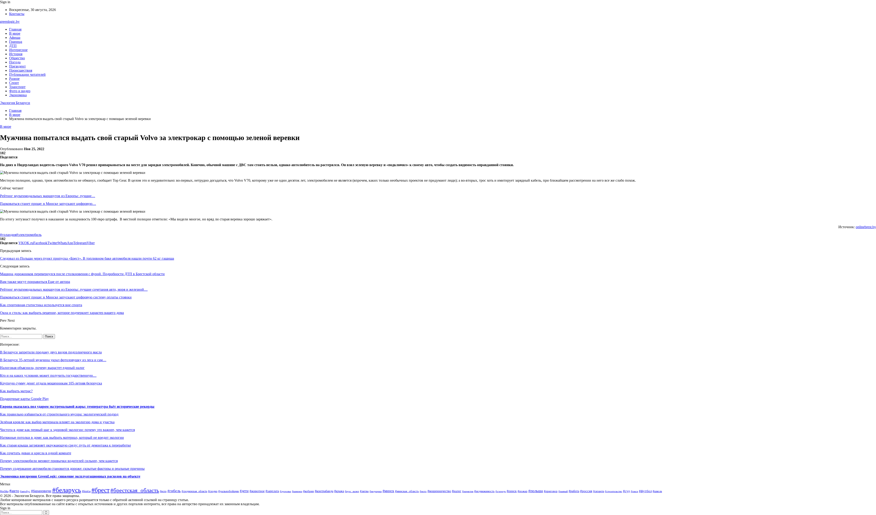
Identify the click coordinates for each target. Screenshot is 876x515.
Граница (15, 42)
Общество (17, 58)
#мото (423, 491)
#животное (257, 491)
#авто (14, 491)
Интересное (18, 50)
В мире (14, 33)
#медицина (376, 491)
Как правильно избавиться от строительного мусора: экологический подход (59, 414)
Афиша (14, 37)
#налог (456, 491)
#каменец (297, 491)
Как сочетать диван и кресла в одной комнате (35, 453)
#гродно (212, 491)
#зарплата (272, 491)
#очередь (500, 491)
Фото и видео (19, 91)
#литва (364, 491)
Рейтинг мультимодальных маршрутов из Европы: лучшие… (47, 196)
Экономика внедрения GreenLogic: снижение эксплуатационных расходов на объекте (70, 476)
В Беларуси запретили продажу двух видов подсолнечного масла (51, 352)
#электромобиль (29, 235)
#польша (535, 491)
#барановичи (41, 491)
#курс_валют (352, 491)
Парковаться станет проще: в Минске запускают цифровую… (48, 204)
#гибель (174, 491)
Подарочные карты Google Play (24, 399)
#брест (100, 490)
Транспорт (17, 87)
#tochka (4, 491)
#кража (339, 491)
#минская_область (407, 491)
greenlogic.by (10, 22)
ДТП (13, 46)
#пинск (512, 491)
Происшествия (20, 70)
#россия (586, 491)
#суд (626, 491)
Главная (15, 29)
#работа (574, 491)
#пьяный (563, 491)
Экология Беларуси (15, 103)
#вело (163, 491)
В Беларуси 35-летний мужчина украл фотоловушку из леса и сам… (53, 360)
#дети (244, 491)
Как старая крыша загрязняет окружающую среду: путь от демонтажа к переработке (65, 445)
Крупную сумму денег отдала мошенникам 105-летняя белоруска (51, 383)
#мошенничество (439, 491)
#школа (657, 491)
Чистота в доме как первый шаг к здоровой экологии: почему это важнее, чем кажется (67, 430)
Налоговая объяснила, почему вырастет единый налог (42, 368)
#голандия (8, 235)
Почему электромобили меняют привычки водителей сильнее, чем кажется (59, 461)
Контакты (16, 14)
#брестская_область (134, 490)
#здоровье (285, 491)
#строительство (613, 491)
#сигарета (598, 491)
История (15, 54)
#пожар (522, 491)
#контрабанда (324, 491)
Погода (15, 62)
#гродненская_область (194, 491)
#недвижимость (484, 491)
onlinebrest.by (866, 227)
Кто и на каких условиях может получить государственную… (48, 375)
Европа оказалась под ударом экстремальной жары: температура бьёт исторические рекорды (77, 406)
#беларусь (66, 490)
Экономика (18, 95)
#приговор (551, 491)
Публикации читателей (27, 74)
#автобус (25, 491)
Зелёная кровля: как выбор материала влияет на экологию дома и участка (57, 422)
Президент (17, 66)
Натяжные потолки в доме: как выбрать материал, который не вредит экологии (62, 437)
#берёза (86, 491)
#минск (388, 491)
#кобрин (308, 491)
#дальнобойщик (228, 491)
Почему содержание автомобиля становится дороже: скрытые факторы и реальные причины (72, 469)
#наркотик (467, 491)
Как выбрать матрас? (16, 391)
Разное (14, 79)
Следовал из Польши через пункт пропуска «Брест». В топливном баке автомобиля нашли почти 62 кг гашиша (87, 258)
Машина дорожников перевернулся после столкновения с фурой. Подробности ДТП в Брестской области (82, 274)
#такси (634, 491)
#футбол (645, 491)
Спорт (14, 83)
